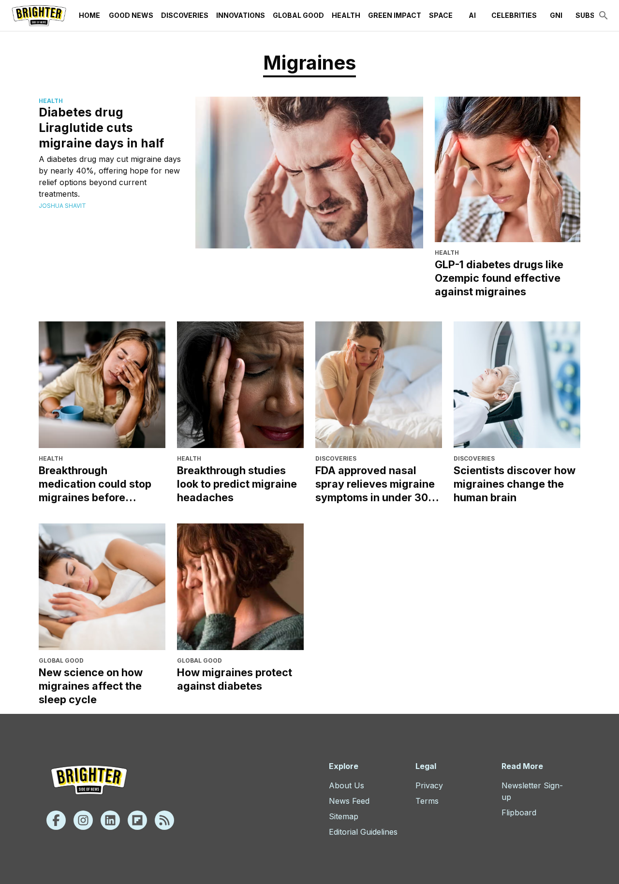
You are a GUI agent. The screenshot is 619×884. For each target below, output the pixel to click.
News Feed (349, 801)
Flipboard (518, 812)
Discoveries (184, 15)
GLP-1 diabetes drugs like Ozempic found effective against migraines (499, 278)
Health (346, 15)
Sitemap (343, 816)
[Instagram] (83, 820)
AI (472, 15)
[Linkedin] (110, 820)
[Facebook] (56, 820)
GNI (556, 15)
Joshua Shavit (62, 205)
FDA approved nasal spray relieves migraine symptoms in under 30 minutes (375, 484)
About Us (346, 785)
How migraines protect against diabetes (234, 679)
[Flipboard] (137, 820)
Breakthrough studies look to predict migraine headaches (237, 484)
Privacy (429, 785)
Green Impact (394, 15)
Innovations (240, 15)
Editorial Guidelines (363, 832)
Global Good (298, 15)
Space (441, 15)
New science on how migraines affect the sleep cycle (91, 686)
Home (89, 15)
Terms (427, 801)
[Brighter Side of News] (39, 15)
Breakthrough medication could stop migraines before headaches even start (95, 484)
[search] (603, 15)
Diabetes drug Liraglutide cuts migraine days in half (101, 127)
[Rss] (164, 820)
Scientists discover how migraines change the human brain (514, 484)
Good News (131, 15)
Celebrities (514, 15)
